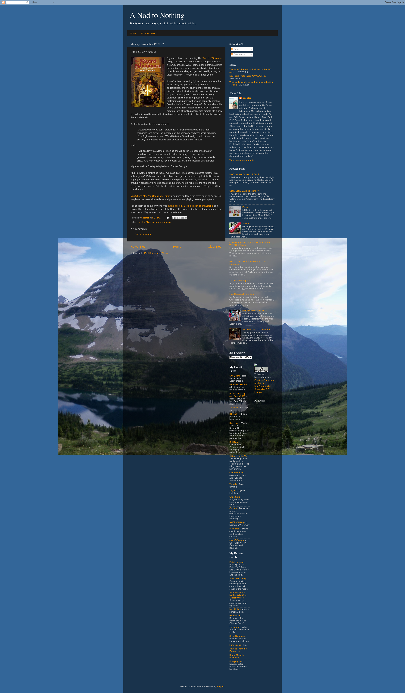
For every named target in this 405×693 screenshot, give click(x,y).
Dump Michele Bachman (236, 656)
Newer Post (138, 246)
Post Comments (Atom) (156, 253)
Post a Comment (143, 234)
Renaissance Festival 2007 (255, 311)
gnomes (157, 222)
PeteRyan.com (236, 562)
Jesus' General (236, 540)
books (142, 222)
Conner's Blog (236, 472)
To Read (233, 407)
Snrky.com (234, 376)
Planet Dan (234, 615)
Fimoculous (235, 645)
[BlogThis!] (176, 217)
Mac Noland (235, 609)
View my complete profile (241, 160)
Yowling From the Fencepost (238, 650)
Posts (236, 49)
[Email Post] (167, 218)
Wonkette (234, 529)
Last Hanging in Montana (242, 294)
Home (133, 33)
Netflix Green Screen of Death (244, 174)
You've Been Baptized (240, 280)
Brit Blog (233, 442)
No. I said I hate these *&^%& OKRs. (247, 76)
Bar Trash (234, 423)
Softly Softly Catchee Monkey (244, 191)
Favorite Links (148, 33)
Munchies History (238, 384)
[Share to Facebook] (182, 217)
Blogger (220, 686)
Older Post (215, 246)
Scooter (247, 98)
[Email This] (173, 217)
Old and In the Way (239, 456)
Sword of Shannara (212, 58)
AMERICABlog (236, 522)
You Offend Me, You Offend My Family (151, 196)
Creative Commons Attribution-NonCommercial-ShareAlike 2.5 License (264, 386)
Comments (239, 54)
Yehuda (233, 484)
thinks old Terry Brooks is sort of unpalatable (190, 206)
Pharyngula (235, 661)
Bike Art (233, 414)
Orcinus (233, 508)
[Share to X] (179, 217)
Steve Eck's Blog (237, 578)
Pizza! (245, 207)
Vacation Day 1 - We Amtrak (256, 329)
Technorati (234, 627)
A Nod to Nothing (157, 15)
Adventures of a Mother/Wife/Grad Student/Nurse (238, 595)
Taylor (232, 490)
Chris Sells (234, 497)
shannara (166, 222)
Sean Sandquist (237, 636)
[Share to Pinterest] (185, 217)
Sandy (245, 223)
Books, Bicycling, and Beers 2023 (237, 394)
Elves (148, 222)
